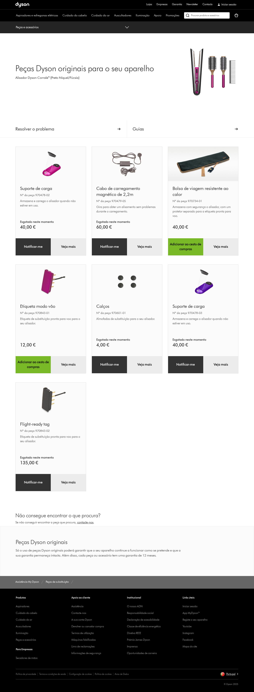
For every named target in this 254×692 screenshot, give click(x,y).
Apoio (157, 15)
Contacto (207, 4)
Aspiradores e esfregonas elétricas (37, 15)
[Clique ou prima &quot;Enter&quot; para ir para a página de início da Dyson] (22, 4)
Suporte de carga (36, 188)
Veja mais (68, 247)
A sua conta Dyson (81, 619)
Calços (102, 306)
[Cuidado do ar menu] (111, 15)
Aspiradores (22, 606)
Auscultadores (122, 15)
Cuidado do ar (100, 15)
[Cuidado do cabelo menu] (89, 15)
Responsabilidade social (140, 613)
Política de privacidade (26, 674)
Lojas (149, 4)
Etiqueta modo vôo (37, 306)
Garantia (177, 4)
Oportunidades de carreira (142, 653)
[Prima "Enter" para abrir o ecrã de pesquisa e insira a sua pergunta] (207, 15)
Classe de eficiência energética (144, 626)
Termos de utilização (82, 633)
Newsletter (192, 4)
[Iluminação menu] (151, 15)
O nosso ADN (135, 606)
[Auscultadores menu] (133, 15)
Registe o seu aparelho (195, 619)
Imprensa (132, 646)
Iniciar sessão (190, 606)
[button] (229, 674)
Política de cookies (103, 674)
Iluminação (142, 15)
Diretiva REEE (134, 633)
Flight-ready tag (34, 424)
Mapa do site (190, 646)
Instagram (188, 633)
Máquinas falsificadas (83, 639)
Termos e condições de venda (52, 674)
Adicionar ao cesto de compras (185, 246)
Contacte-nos (78, 613)
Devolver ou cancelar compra (87, 626)
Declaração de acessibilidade (143, 619)
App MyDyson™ (191, 613)
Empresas (162, 4)
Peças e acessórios (27, 27)
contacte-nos (85, 522)
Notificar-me (33, 247)
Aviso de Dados (122, 674)
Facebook (188, 639)
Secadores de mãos (27, 658)
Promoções (172, 15)
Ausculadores (23, 626)
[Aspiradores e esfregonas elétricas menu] (60, 15)
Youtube (187, 626)
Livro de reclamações (83, 646)
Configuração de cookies (80, 674)
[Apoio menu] (163, 15)
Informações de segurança (86, 653)
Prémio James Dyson (138, 639)
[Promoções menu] (181, 15)
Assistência (77, 606)
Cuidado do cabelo (74, 15)
